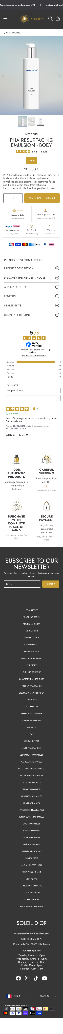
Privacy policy (31, 651)
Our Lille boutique (32, 672)
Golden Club (31, 706)
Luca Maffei (31, 878)
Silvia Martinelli (32, 892)
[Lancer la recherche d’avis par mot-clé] (58, 398)
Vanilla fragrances (31, 761)
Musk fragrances (31, 747)
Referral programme (31, 713)
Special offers (31, 741)
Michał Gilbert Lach (32, 865)
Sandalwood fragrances (31, 768)
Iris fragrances (31, 803)
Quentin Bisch (32, 899)
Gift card (31, 699)
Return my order (31, 624)
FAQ (31, 734)
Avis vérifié (13, 413)
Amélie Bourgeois (31, 844)
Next (59, 75)
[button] (5, 18)
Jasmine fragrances (31, 796)
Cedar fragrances (31, 789)
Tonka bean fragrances (31, 816)
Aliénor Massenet (31, 830)
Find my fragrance (31, 685)
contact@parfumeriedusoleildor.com (31, 933)
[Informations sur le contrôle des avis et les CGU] (49, 349)
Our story (32, 665)
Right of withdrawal (31, 658)
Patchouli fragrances (31, 775)
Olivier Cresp (31, 858)
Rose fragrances (31, 782)
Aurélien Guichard (31, 872)
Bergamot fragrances (31, 754)
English (45, 996)
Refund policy (31, 644)
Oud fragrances (31, 823)
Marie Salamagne (31, 837)
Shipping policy (31, 637)
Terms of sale (31, 630)
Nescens (13, 33)
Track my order (32, 617)
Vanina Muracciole (31, 851)
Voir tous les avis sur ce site (34, 355)
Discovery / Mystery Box (31, 692)
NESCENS (31, 134)
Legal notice (31, 610)
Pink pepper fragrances (31, 809)
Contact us (31, 727)
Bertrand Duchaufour (31, 906)
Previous (3, 75)
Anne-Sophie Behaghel (31, 885)
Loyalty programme (31, 720)
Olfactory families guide (31, 679)
